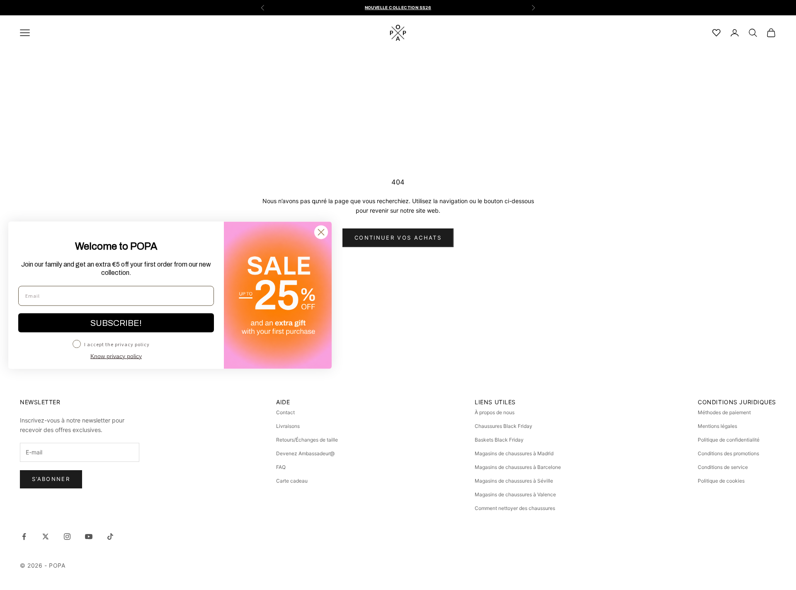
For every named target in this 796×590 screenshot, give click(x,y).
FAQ (281, 467)
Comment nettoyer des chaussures (515, 508)
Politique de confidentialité (729, 440)
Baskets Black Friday (499, 440)
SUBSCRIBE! (116, 322)
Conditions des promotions (728, 453)
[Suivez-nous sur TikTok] (110, 536)
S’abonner (51, 479)
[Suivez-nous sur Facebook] (24, 536)
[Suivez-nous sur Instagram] (67, 536)
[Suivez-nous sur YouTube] (89, 536)
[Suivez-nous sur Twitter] (45, 536)
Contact (285, 412)
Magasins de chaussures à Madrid (514, 453)
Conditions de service (723, 467)
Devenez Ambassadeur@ (305, 453)
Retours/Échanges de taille (307, 440)
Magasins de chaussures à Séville (514, 481)
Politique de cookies (721, 481)
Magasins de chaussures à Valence (515, 494)
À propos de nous (494, 412)
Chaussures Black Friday (503, 426)
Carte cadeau (292, 481)
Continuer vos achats (398, 237)
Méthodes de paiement (724, 412)
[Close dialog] (321, 232)
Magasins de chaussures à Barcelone (518, 467)
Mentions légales (717, 426)
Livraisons (288, 426)
